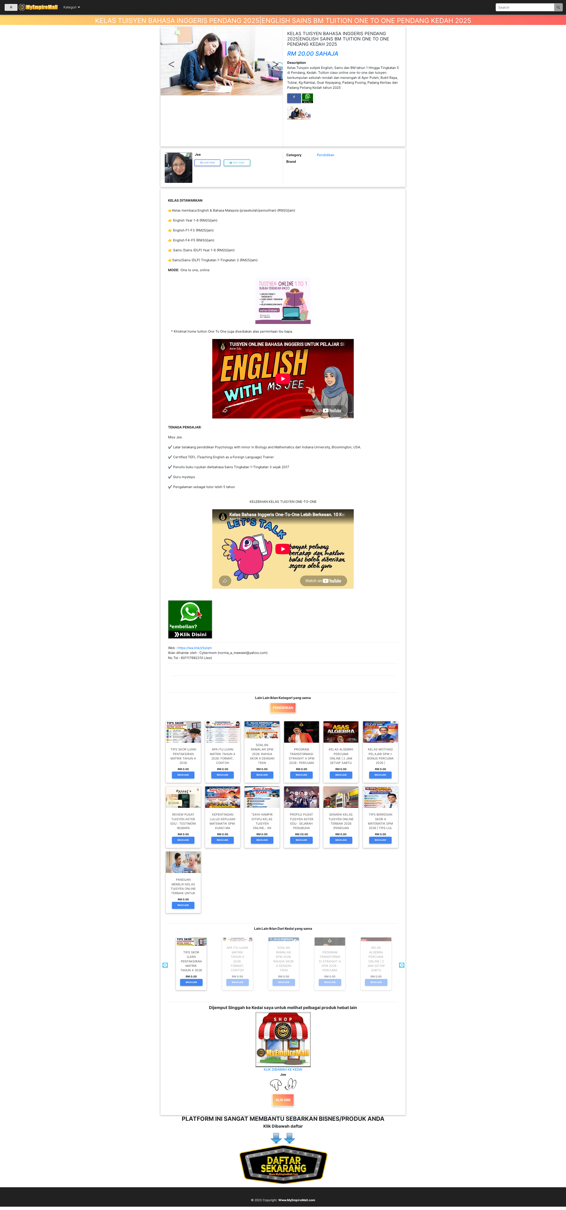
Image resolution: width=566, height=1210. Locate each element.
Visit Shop (238, 162)
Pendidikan (325, 155)
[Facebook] (294, 98)
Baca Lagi (183, 775)
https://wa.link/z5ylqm (195, 648)
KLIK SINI (283, 1100)
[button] (170, 57)
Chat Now (209, 162)
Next (401, 965)
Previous (165, 965)
